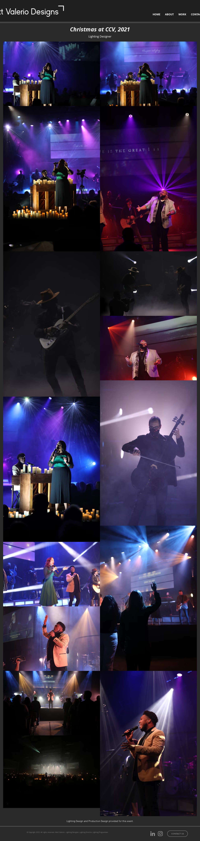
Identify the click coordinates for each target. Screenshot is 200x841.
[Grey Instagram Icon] (160, 833)
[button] (177, 834)
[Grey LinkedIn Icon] (152, 833)
